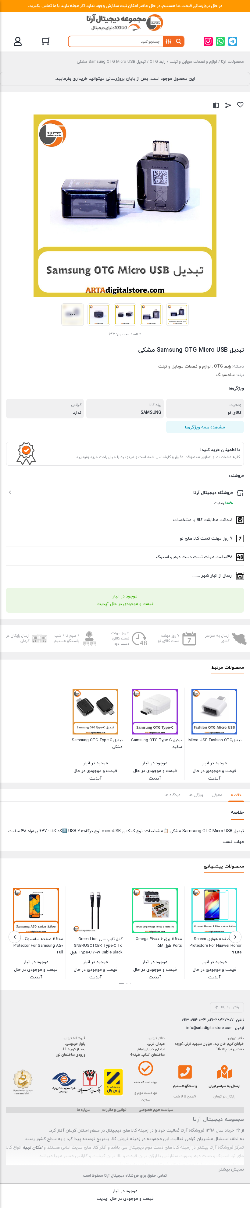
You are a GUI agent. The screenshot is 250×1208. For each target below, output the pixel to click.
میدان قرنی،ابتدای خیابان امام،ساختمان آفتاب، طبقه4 (147, 1049)
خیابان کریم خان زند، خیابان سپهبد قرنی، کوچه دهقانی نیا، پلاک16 (209, 1046)
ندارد (77, 413)
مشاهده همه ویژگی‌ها (205, 427)
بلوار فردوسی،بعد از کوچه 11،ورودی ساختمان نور (70, 1049)
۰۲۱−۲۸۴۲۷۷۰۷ (221, 1020)
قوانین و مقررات (114, 1110)
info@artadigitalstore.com (209, 1028)
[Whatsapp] (220, 41)
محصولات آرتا (232, 62)
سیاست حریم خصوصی (156, 1110)
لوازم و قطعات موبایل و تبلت (193, 62)
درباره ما (83, 1110)
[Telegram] (232, 41)
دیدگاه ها (172, 795)
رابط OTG (158, 62)
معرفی (217, 795)
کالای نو (234, 413)
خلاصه (236, 795)
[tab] (236, 795)
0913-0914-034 (193, 1020)
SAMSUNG (151, 413)
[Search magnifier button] (178, 41)
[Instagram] (208, 41)
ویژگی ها (196, 795)
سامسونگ (225, 375)
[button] (32, 39)
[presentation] (235, 937)
